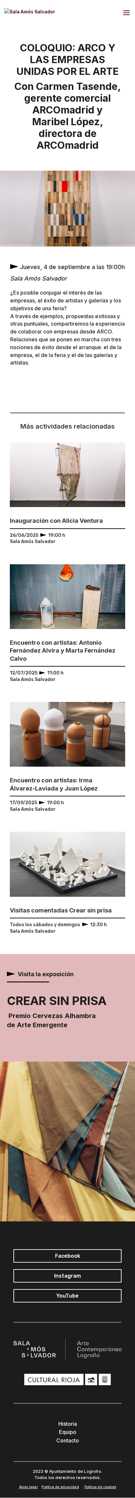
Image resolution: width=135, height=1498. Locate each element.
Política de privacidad (60, 1487)
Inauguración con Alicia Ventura (56, 520)
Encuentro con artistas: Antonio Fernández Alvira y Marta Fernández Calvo (62, 650)
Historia (67, 1424)
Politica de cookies (100, 1487)
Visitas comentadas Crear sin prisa (61, 910)
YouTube (67, 1296)
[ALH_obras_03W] (67, 246)
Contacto (67, 1440)
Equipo (67, 1432)
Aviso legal (28, 1487)
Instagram (67, 1276)
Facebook (67, 1256)
